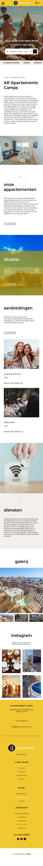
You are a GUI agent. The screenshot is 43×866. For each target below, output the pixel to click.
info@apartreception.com (21, 727)
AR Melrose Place (21, 775)
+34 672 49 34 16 (21, 721)
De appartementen (12, 63)
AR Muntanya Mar (21, 793)
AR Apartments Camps (21, 797)
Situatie (27, 63)
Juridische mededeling (21, 813)
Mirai (29, 854)
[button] (35, 51)
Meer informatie (13, 383)
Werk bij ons (22, 828)
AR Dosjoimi (21, 772)
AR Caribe (21, 768)
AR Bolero (21, 779)
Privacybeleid (21, 817)
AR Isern (21, 801)
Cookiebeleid (21, 821)
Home (6, 77)
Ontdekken (10, 284)
